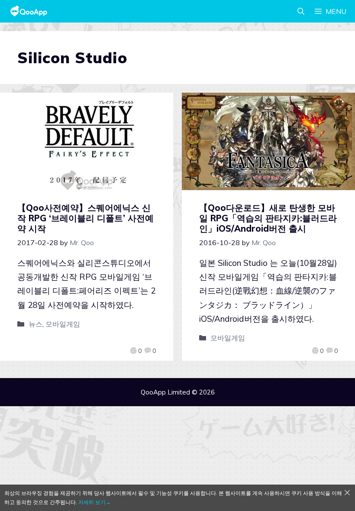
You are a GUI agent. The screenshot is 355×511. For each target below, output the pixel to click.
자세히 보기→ (94, 502)
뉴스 (35, 324)
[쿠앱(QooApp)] (28, 11)
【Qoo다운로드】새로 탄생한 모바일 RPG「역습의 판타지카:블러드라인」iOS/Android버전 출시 (268, 218)
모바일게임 (62, 324)
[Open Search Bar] (301, 11)
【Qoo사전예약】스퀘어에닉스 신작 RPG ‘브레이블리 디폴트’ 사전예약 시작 (85, 218)
